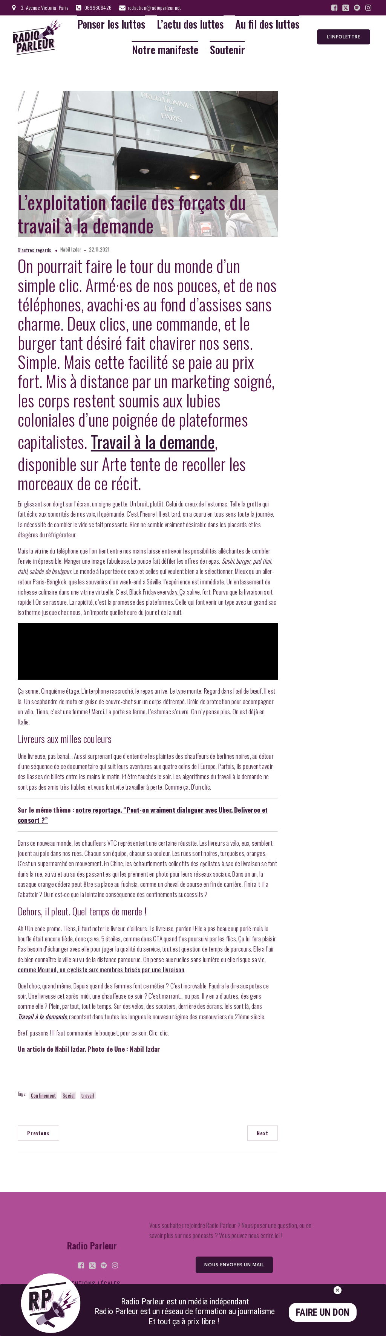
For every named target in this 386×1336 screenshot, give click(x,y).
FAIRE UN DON (322, 1312)
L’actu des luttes (190, 24)
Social (69, 1095)
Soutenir (227, 50)
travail (87, 1095)
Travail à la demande (153, 441)
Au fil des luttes (267, 24)
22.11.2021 (99, 249)
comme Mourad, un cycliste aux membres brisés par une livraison (101, 969)
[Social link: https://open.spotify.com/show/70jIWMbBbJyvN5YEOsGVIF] (357, 8)
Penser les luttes (111, 24)
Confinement (43, 1095)
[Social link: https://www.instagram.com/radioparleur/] (368, 8)
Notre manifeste (165, 50)
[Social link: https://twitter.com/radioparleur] (345, 8)
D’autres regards (34, 250)
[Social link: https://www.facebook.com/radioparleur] (334, 8)
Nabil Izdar (70, 249)
